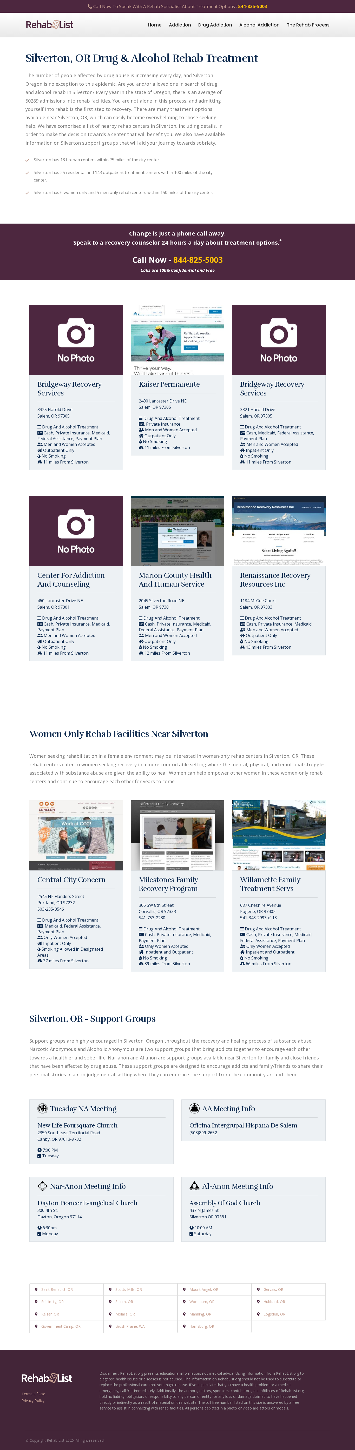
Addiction (180, 25)
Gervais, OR (273, 1289)
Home (155, 25)
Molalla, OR (125, 1314)
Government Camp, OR (61, 1326)
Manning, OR (200, 1314)
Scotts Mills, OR (128, 1289)
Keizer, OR (50, 1314)
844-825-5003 (252, 6)
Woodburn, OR (201, 1301)
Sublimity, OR (52, 1301)
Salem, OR (124, 1301)
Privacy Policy (33, 1400)
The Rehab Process (308, 25)
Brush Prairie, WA (130, 1326)
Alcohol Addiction (259, 25)
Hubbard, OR (274, 1301)
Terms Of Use (33, 1393)
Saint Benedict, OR (57, 1289)
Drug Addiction (215, 25)
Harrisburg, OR (201, 1326)
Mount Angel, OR (203, 1289)
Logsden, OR (274, 1314)
